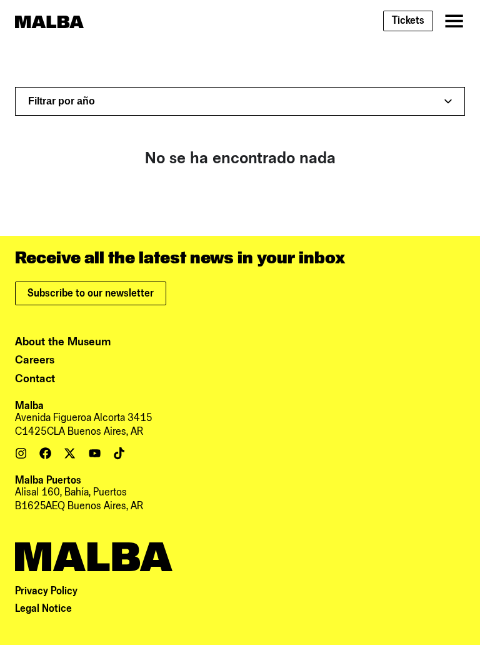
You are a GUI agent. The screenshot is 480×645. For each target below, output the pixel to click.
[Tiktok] (119, 453)
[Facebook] (45, 453)
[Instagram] (21, 453)
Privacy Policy (46, 591)
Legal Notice (43, 609)
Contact (35, 378)
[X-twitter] (70, 453)
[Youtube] (95, 453)
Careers (34, 360)
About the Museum (63, 342)
